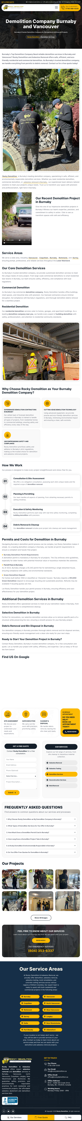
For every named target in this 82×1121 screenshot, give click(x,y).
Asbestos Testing (55, 768)
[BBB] (10, 1101)
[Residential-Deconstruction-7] (67, 879)
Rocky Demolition (33, 37)
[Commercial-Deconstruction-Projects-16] (67, 901)
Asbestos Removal (55, 763)
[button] (56, 8)
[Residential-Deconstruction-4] (41, 901)
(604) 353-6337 (41, 951)
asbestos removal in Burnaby (35, 182)
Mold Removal (54, 785)
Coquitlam (43, 258)
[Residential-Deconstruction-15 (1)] (14, 879)
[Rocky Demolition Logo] (14, 7)
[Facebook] (13, 1111)
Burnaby (53, 258)
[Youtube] (8, 1111)
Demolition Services (56, 774)
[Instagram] (4, 1111)
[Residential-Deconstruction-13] (14, 901)
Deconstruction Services (57, 780)
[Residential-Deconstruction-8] (41, 879)
